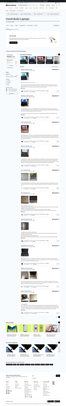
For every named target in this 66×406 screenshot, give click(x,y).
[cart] (59, 5)
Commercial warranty (27, 385)
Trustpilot (7, 389)
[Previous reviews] (57, 317)
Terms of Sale (45, 385)
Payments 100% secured (28, 394)
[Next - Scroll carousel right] (59, 54)
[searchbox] (29, 5)
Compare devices (36, 385)
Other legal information (46, 392)
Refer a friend (26, 383)
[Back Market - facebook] (6, 393)
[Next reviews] (59, 317)
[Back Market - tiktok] (9, 391)
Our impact (7, 386)
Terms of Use (45, 383)
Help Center (17, 385)
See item (47, 90)
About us (7, 383)
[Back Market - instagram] (6, 391)
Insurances (26, 386)
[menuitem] (22, 8)
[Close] (65, 1)
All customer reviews (37, 386)
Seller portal (26, 393)
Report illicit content (46, 395)
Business (53, 5)
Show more (23, 88)
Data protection (45, 391)
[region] (40, 60)
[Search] (19, 5)
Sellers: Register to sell (27, 391)
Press (7, 385)
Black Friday (35, 389)
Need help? (48, 5)
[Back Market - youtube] (11, 391)
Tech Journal (36, 383)
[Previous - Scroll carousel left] (57, 54)
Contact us (17, 383)
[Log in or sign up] (57, 5)
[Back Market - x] (9, 393)
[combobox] (8, 25)
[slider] (6, 76)
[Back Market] (11, 5)
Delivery (16, 386)
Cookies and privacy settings (46, 389)
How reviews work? (10, 67)
